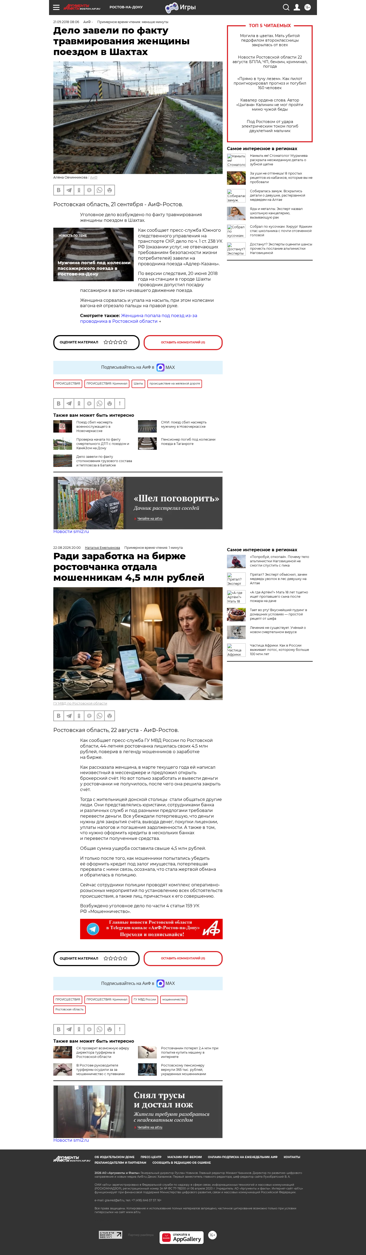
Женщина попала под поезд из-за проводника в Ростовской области (138, 318)
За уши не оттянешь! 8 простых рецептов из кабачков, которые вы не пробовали (281, 177)
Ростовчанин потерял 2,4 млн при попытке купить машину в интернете (189, 1052)
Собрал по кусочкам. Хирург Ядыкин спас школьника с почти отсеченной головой (281, 230)
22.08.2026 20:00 (67, 548)
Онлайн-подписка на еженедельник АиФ (243, 1157)
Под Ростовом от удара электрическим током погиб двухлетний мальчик (270, 126)
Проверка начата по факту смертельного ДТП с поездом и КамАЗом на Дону (102, 443)
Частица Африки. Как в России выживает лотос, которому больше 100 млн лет (279, 649)
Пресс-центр (151, 1157)
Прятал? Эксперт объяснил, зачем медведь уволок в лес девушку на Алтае (278, 578)
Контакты (292, 1157)
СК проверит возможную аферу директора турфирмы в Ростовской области (102, 1052)
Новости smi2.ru (71, 531)
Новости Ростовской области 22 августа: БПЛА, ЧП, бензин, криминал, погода (270, 62)
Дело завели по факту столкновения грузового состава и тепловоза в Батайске (104, 461)
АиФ (94, 177)
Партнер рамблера (141, 1234)
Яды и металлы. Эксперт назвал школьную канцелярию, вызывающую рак (276, 213)
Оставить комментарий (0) (183, 342)
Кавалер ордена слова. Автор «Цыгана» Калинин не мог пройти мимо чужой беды (269, 105)
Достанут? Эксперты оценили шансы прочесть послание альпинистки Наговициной (281, 248)
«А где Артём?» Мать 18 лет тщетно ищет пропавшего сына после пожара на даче (279, 596)
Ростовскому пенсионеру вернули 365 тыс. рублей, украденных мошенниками (183, 1069)
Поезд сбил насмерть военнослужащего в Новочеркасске (94, 426)
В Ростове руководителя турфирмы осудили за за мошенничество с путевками (100, 1069)
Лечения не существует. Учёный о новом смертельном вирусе (278, 630)
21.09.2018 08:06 (66, 22)
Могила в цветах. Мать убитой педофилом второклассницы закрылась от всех (270, 40)
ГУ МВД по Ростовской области (80, 703)
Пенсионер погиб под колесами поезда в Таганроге (188, 441)
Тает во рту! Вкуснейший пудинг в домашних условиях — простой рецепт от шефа (278, 614)
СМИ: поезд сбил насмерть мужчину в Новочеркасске (184, 424)
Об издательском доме (115, 1157)
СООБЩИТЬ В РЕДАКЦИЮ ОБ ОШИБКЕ (181, 1163)
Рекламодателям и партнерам (120, 1163)
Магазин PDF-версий (184, 1157)
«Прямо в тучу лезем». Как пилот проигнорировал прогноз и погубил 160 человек (270, 83)
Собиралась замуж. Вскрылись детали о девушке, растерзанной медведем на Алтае (277, 195)
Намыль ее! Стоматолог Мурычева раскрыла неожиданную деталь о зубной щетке (279, 160)
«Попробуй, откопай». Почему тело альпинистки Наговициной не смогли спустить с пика (279, 561)
